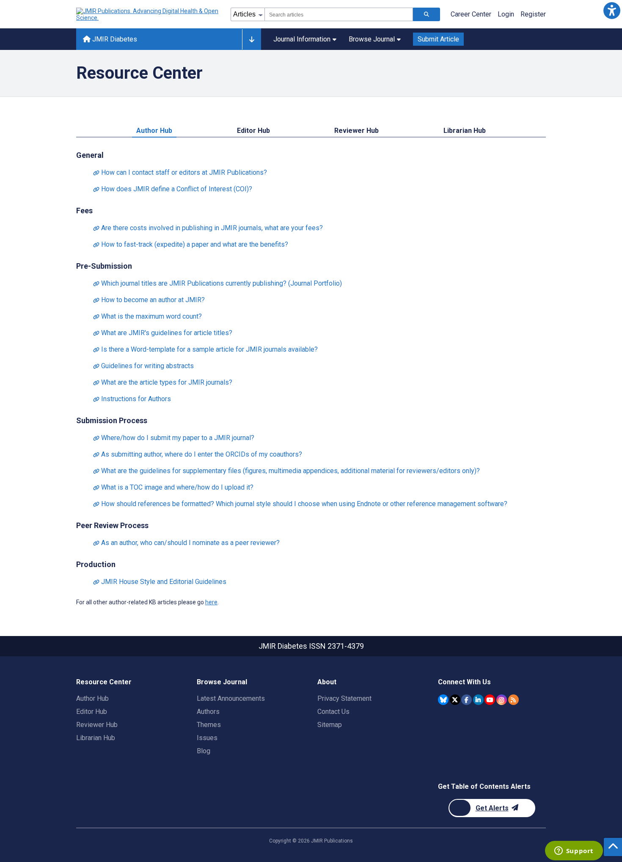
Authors (208, 712)
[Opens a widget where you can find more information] (574, 851)
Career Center (471, 14)
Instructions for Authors (132, 399)
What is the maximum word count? (147, 316)
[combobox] (338, 14)
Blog (203, 751)
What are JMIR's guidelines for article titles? (162, 333)
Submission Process (111, 420)
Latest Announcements (231, 698)
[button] (611, 10)
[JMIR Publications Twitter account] (455, 699)
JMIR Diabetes (114, 39)
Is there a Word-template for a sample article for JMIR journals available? (205, 349)
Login (506, 14)
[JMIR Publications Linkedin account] (478, 699)
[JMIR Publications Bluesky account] (443, 699)
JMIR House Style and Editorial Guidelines (159, 582)
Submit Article (438, 39)
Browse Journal (372, 39)
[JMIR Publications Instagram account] (501, 699)
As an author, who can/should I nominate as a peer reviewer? (186, 543)
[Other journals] (251, 39)
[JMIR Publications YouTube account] (489, 699)
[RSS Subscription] (513, 699)
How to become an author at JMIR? (149, 300)
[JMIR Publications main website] (148, 14)
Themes (209, 725)
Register (533, 14)
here (211, 602)
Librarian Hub (464, 131)
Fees (84, 210)
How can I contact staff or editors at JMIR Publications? (180, 172)
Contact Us (333, 712)
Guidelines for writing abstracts (143, 366)
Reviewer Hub (356, 131)
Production (96, 564)
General (90, 155)
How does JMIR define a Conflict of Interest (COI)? (172, 189)
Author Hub (154, 131)
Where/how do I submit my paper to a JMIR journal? (173, 438)
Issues (207, 738)
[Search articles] (426, 14)
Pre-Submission (104, 266)
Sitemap (329, 725)
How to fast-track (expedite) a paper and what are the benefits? (190, 244)
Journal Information (301, 39)
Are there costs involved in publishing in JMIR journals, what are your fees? (208, 228)
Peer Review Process (112, 525)
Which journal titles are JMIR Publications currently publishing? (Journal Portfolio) (217, 283)
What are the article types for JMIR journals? (162, 382)
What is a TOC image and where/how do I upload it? (173, 487)
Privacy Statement (344, 698)
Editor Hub (253, 131)
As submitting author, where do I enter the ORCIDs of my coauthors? (197, 454)
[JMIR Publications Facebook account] (466, 699)
